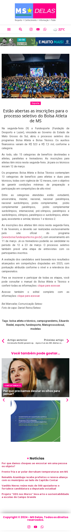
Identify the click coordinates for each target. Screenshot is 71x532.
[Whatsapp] (45, 29)
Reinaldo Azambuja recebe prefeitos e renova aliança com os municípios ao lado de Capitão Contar (35, 478)
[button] (9, 29)
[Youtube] (38, 29)
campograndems (47, 320)
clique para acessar (49, 285)
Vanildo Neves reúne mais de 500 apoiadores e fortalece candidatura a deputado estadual (30, 487)
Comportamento (12, 385)
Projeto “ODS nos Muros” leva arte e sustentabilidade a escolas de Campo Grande (35, 495)
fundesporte (33, 324)
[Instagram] (31, 29)
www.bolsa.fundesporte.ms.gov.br (21, 237)
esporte (19, 324)
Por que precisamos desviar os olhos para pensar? (31, 392)
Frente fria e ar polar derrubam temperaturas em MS (35, 471)
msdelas (35, 328)
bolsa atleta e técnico (22, 320)
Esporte (35, 103)
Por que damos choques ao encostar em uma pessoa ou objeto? (34, 464)
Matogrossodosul (53, 324)
